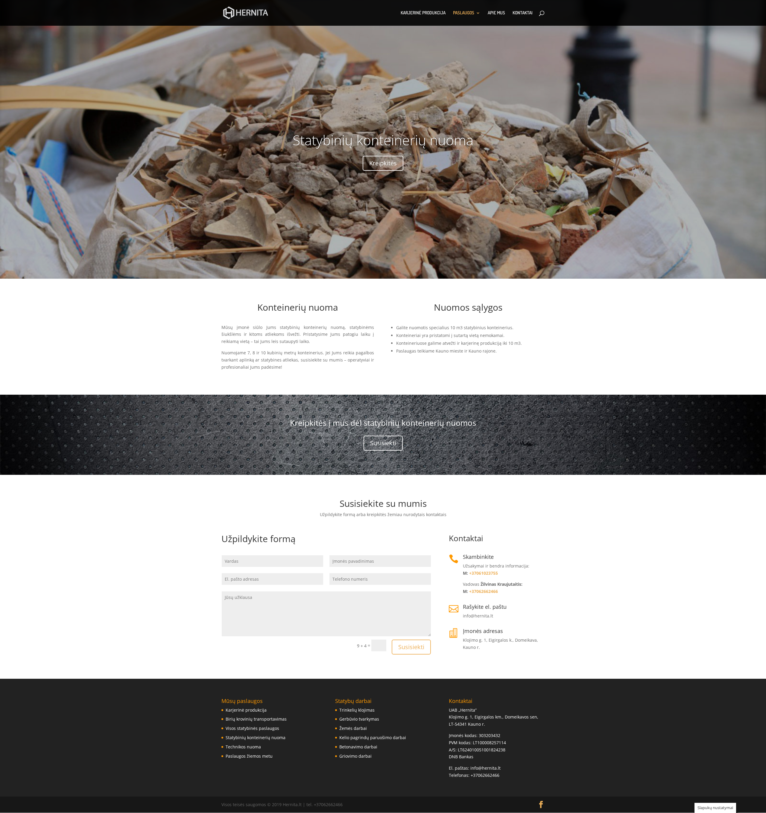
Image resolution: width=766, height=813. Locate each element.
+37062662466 (483, 591)
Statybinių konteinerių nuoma (383, 140)
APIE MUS (496, 13)
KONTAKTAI (523, 13)
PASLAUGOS (463, 13)
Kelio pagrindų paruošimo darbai (372, 737)
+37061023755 (483, 573)
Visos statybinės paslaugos (252, 728)
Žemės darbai (353, 728)
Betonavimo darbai (358, 747)
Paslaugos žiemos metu (249, 756)
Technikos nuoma (243, 747)
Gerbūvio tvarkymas (359, 719)
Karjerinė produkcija (246, 710)
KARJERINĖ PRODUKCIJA (423, 13)
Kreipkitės (383, 163)
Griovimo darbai (355, 756)
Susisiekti (383, 443)
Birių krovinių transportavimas (256, 719)
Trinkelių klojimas (357, 710)
